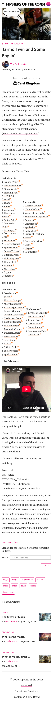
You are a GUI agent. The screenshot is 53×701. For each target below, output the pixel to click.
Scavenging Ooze (33, 241)
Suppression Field (37, 331)
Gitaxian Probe (11, 255)
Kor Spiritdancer (12, 322)
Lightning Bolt (11, 258)
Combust (29, 220)
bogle (5, 580)
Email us (33, 691)
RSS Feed (26, 685)
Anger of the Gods (34, 213)
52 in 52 (5, 612)
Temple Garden (12, 311)
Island (7, 203)
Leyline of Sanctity (37, 313)
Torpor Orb (33, 334)
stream (33, 586)
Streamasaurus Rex (13, 43)
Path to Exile (10, 347)
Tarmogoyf (9, 230)
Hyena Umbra (11, 336)
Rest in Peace (35, 320)
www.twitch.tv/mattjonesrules (20, 133)
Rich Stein (11, 621)
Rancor (7, 343)
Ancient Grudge (33, 205)
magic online (27, 580)
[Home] (28, 4)
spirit (23, 586)
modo (5, 586)
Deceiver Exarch (12, 244)
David (36, 696)
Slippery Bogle (11, 325)
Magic (14, 580)
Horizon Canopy (12, 300)
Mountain (9, 210)
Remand (8, 265)
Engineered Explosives (36, 216)
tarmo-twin (8, 592)
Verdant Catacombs (14, 314)
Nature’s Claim (32, 209)
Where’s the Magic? (13, 636)
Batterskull (30, 231)
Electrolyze (9, 269)
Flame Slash (10, 262)
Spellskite (30, 227)
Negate (28, 248)
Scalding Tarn (11, 182)
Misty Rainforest (12, 185)
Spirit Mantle (10, 354)
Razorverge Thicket (14, 307)
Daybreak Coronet (13, 329)
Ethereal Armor (12, 332)
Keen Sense (10, 340)
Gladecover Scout (13, 318)
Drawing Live (8, 632)
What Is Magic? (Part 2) (16, 656)
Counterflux (31, 252)
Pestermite (9, 240)
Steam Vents (10, 189)
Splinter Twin (11, 247)
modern (40, 580)
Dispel (28, 244)
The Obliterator (19, 64)
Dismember (31, 223)
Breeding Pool (11, 192)
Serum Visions (11, 251)
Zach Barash (12, 641)
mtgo (14, 586)
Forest (7, 206)
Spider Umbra (11, 350)
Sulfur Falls (10, 220)
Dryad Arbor (10, 293)
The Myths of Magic (13, 616)
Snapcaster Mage (8, 225)
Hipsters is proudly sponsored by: (26, 78)
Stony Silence (35, 327)
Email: (5, 557)
